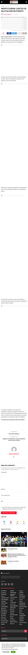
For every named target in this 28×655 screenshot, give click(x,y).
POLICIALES (22, 597)
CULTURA (3, 604)
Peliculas (21, 594)
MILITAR (12, 609)
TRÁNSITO (21, 619)
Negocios (12, 623)
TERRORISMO (22, 615)
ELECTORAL (3, 619)
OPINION (21, 592)
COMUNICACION (4, 597)
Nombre (3, 489)
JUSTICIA (12, 599)
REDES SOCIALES (23, 606)
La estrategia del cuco (12, 548)
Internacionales (13, 597)
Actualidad (7, 6)
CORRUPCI (3, 601)
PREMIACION (22, 603)
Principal (2, 6)
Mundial (12, 613)
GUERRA (12, 590)
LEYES (11, 600)
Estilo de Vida (4, 622)
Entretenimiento (4, 620)
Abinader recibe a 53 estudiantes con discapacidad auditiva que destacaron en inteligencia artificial (16, 555)
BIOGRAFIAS (4, 594)
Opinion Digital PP (8, 14)
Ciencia (2, 596)
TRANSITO (21, 617)
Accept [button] (13, 651)
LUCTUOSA (12, 604)
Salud (20, 610)
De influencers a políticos (13, 561)
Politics (21, 601)
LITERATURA (13, 602)
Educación (3, 617)
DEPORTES (3, 608)
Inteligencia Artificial (12, 595)
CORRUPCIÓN (4, 603)
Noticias (21, 590)
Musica (11, 616)
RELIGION (21, 608)
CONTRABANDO (4, 599)
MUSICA (12, 618)
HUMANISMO (13, 592)
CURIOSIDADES (4, 606)
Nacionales (12, 620)
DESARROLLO (4, 610)
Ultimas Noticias (23, 622)
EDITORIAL (3, 615)
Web (2, 501)
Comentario (4, 472)
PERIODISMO (22, 596)
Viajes (20, 624)
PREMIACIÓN (22, 604)
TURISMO (21, 620)
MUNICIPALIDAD (14, 614)
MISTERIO (12, 611)
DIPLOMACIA (4, 611)
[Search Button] (25, 631)
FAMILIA (3, 624)
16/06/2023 (16, 14)
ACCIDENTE (3, 590)
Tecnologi (21, 613)
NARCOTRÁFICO (13, 621)
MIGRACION (12, 607)
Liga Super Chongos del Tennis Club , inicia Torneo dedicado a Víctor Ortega (12, 543)
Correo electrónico (6, 495)
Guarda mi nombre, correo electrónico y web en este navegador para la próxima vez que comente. (14, 508)
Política (21, 599)
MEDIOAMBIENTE (14, 606)
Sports (20, 611)
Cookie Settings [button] (6, 651)
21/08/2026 (5, 545)
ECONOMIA (3, 613)
